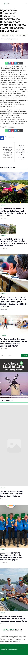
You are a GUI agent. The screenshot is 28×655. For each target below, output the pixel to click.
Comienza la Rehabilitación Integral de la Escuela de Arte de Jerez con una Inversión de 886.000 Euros (13, 242)
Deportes (3, 488)
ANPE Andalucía (10, 127)
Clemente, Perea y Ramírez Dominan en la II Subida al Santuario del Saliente (12, 493)
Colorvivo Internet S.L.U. (14, 646)
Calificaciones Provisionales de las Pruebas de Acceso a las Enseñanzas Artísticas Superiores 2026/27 (13, 342)
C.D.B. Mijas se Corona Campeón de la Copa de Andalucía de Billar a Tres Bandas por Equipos (11, 556)
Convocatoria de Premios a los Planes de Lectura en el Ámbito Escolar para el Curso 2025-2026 (13, 212)
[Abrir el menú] (26, 3)
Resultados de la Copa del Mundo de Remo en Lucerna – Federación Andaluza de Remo (13, 618)
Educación (11, 35)
